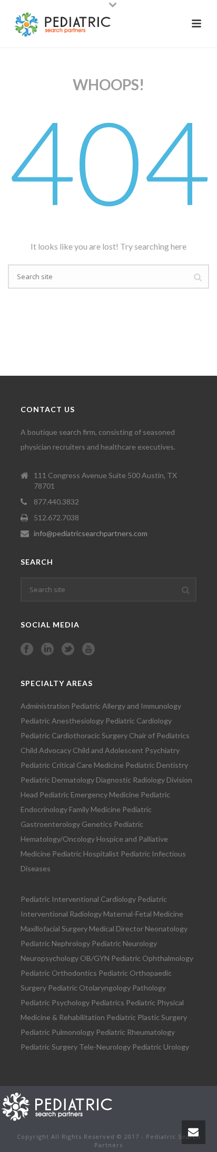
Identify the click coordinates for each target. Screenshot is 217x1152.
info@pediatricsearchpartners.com (90, 533)
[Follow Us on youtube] (88, 649)
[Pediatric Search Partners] (62, 1105)
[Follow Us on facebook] (27, 649)
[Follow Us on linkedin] (47, 649)
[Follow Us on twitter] (68, 649)
